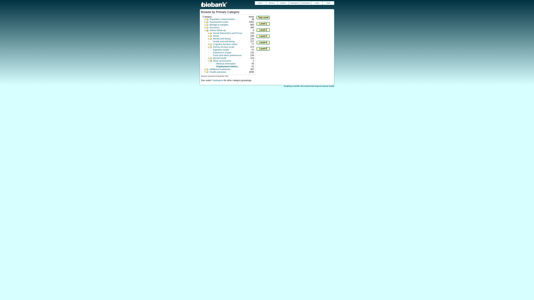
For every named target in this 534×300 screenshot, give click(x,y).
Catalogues (294, 3)
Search (283, 3)
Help (328, 3)
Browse (272, 3)
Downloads (305, 3)
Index (260, 3)
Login (317, 3)
